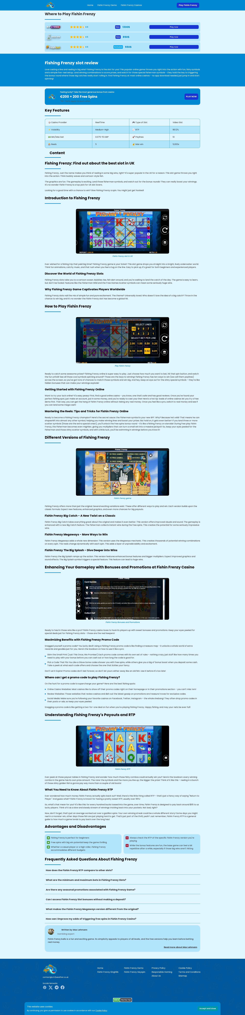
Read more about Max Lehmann (180, 947)
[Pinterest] (45, 987)
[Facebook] (62, 987)
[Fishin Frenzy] (68, 969)
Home (90, 5)
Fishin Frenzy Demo (107, 5)
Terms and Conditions (189, 972)
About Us (156, 975)
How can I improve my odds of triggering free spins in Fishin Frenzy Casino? (91, 918)
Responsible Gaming (162, 972)
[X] (51, 987)
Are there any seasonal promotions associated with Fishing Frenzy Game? (90, 889)
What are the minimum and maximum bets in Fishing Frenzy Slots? (86, 880)
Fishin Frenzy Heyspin (134, 972)
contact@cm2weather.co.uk (55, 977)
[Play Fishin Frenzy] (50, 5)
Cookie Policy (185, 968)
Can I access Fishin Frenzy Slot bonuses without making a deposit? (86, 899)
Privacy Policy (158, 968)
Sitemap (183, 975)
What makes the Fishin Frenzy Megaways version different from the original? (92, 909)
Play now (174, 27)
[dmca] (122, 1000)
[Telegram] (57, 987)
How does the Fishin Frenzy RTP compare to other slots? (79, 870)
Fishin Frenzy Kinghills (107, 972)
